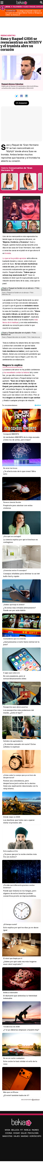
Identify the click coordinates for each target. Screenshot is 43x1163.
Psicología (33, 1133)
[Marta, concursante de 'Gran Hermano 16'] (28, 189)
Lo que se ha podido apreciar (14, 258)
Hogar (16, 1133)
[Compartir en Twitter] (17, 96)
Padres (35, 1130)
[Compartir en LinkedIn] (26, 96)
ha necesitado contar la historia (16, 372)
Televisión (17, 7)
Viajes (17, 1136)
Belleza (15, 1130)
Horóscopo (35, 1136)
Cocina (8, 1133)
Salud (24, 1133)
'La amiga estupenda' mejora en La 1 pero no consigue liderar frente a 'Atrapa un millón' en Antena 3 (24, 13)
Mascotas (7, 1136)
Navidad (24, 1136)
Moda (7, 1130)
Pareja (27, 1130)
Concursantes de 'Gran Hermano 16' (16, 169)
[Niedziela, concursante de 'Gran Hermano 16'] (9, 189)
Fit (21, 1130)
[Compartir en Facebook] (22, 96)
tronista (8, 253)
